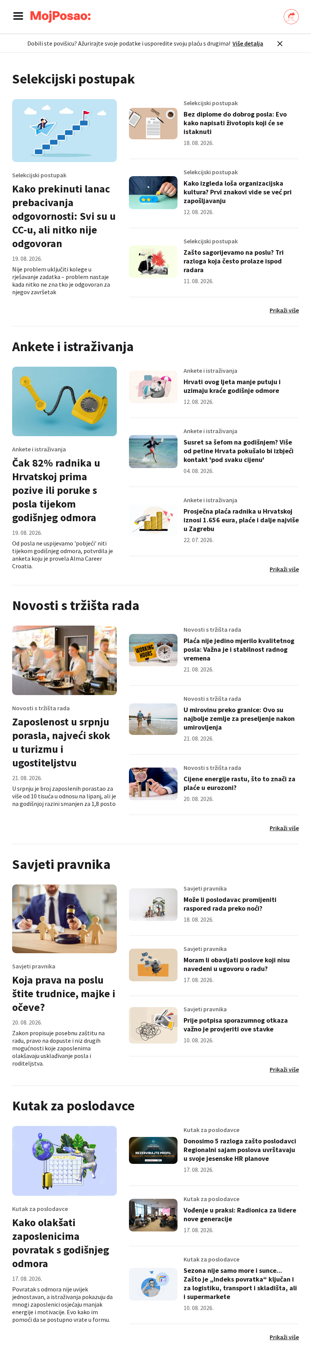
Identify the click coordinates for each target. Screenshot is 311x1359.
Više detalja (247, 43)
